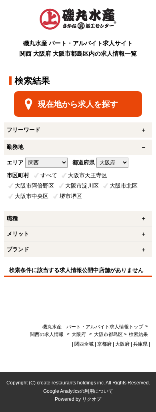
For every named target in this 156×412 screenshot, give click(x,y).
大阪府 (79, 334)
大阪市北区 (124, 185)
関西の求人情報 (47, 334)
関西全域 (84, 344)
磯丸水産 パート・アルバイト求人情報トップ (92, 327)
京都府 (104, 344)
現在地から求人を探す (78, 104)
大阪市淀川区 (82, 185)
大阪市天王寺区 (87, 175)
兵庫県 (140, 344)
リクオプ (91, 399)
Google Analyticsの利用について (78, 391)
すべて (48, 175)
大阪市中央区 (31, 196)
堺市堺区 (71, 196)
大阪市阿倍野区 (34, 185)
